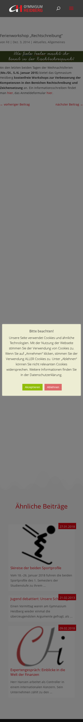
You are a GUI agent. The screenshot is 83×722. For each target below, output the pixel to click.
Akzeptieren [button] (32, 387)
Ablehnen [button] (53, 387)
